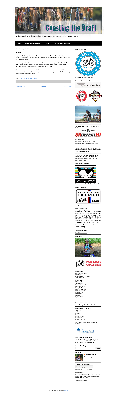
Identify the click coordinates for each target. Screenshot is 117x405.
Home (19, 43)
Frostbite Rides (80, 217)
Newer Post (20, 87)
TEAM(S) (48, 43)
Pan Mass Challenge (26, 78)
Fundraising (90, 217)
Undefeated (87, 223)
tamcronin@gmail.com (93, 376)
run (86, 227)
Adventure (97, 211)
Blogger (66, 390)
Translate (89, 369)
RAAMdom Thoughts (62, 43)
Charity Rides (96, 215)
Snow (91, 220)
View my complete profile (91, 357)
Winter (85, 225)
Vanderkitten (97, 223)
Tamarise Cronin (91, 354)
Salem (99, 219)
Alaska (77, 213)
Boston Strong (84, 213)
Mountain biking (81, 219)
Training (35, 78)
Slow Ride (86, 220)
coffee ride (96, 225)
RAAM (94, 219)
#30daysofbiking (82, 211)
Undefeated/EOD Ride (32, 43)
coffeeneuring (80, 227)
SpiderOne (97, 221)
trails (88, 226)
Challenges (86, 215)
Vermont (77, 225)
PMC (89, 219)
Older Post (67, 87)
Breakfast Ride (95, 213)
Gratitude (98, 217)
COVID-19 (78, 215)
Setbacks (78, 221)
